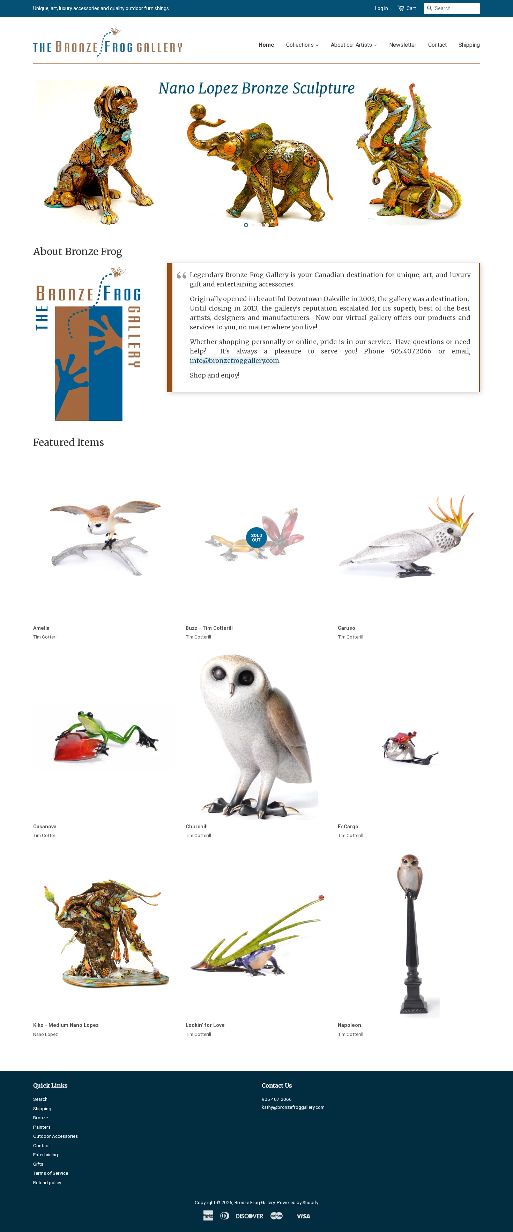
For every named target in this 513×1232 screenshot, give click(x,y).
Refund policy (47, 1182)
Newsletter (402, 45)
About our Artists (352, 45)
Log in (381, 8)
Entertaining (45, 1154)
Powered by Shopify (297, 1202)
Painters (42, 1127)
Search (40, 1099)
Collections (300, 45)
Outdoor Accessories (55, 1136)
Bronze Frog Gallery (255, 1202)
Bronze (40, 1117)
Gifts (38, 1164)
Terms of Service (50, 1173)
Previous (48, 154)
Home (266, 45)
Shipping (469, 45)
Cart (411, 8)
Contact (437, 45)
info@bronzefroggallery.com (234, 361)
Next (465, 154)
